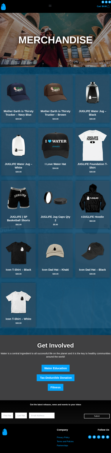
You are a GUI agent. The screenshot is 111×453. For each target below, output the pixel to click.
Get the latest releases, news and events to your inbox (55, 404)
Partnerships (62, 445)
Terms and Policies (65, 441)
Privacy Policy (63, 437)
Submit (97, 416)
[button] (50, 5)
